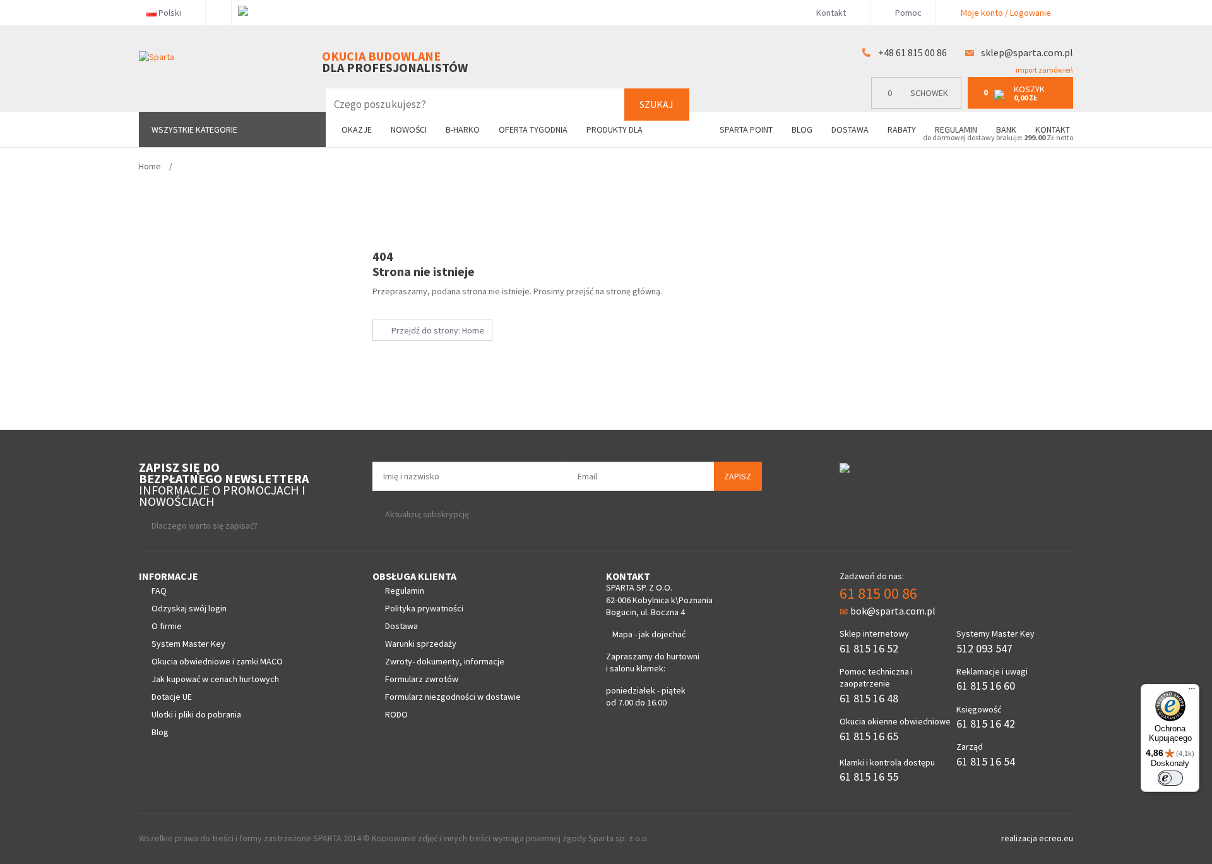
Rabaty (902, 129)
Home (150, 166)
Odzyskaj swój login (189, 608)
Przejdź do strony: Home (436, 330)
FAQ (159, 590)
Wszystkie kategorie (194, 129)
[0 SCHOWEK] (919, 106)
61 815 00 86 (878, 593)
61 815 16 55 (869, 776)
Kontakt (831, 12)
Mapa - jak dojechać (649, 634)
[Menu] (1191, 691)
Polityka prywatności (424, 608)
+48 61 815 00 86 (912, 52)
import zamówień (1043, 70)
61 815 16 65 (869, 736)
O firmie (167, 626)
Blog (802, 129)
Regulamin (956, 129)
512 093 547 (984, 648)
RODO (396, 714)
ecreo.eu (1056, 838)
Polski (170, 12)
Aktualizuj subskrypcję (427, 514)
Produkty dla (615, 129)
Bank (1006, 129)
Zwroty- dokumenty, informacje (444, 661)
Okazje (357, 129)
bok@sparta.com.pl (893, 610)
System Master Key (188, 643)
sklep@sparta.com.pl (1027, 52)
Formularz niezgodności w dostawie (453, 696)
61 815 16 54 (985, 761)
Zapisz (737, 476)
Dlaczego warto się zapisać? (205, 525)
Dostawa (850, 129)
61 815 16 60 (985, 685)
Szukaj (656, 104)
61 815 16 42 (985, 723)
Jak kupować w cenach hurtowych (215, 679)
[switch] (1170, 778)
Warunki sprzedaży (420, 643)
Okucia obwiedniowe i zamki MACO (217, 661)
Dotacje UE (172, 696)
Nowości (409, 129)
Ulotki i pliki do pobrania (196, 714)
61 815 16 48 (869, 698)
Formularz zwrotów (421, 679)
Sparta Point (746, 129)
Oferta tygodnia (533, 129)
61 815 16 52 (869, 648)
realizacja (1020, 838)
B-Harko (463, 129)
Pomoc (907, 12)
